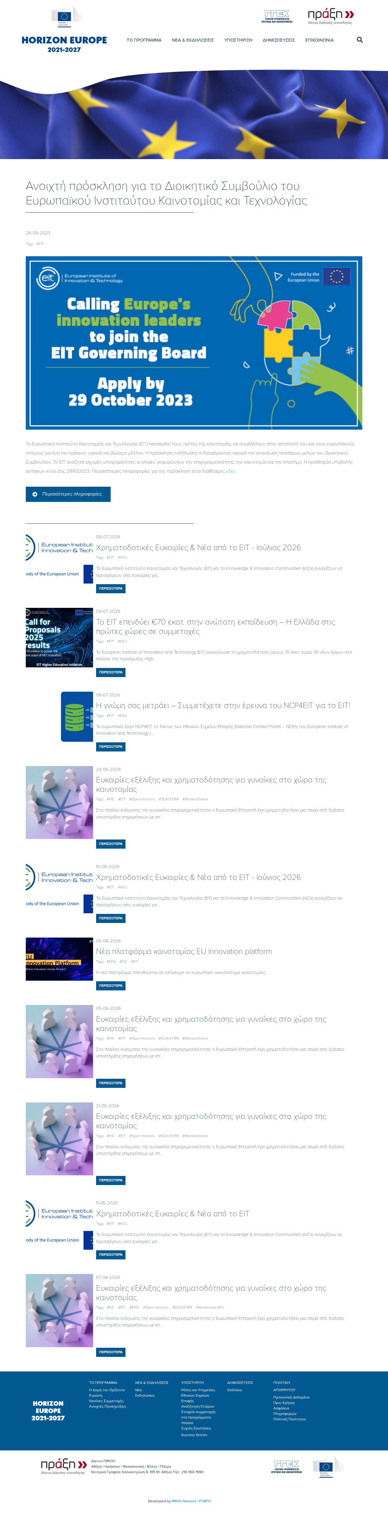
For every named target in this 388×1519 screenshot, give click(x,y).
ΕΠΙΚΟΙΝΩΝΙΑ (319, 40)
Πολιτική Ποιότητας (289, 1419)
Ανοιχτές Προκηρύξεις (107, 1406)
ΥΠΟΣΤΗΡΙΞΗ (238, 40)
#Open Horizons (142, 799)
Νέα (138, 1390)
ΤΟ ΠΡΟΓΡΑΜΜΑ (144, 40)
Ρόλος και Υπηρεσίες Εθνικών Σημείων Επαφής (198, 1395)
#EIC (110, 799)
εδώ (230, 471)
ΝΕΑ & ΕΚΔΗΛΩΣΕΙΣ (193, 40)
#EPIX (134, 1307)
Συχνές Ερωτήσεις (196, 1428)
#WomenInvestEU (210, 1307)
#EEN (111, 961)
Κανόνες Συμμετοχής (106, 1401)
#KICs (122, 557)
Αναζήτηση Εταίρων (197, 1406)
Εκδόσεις (234, 1390)
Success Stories (194, 1435)
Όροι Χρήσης (284, 1403)
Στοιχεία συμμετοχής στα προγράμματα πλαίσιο (198, 1417)
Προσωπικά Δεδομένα (291, 1397)
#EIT (40, 244)
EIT (143, 444)
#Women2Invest (195, 799)
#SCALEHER (169, 799)
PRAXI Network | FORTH (191, 1501)
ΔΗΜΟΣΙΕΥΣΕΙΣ (279, 40)
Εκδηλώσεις (145, 1395)
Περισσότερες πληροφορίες (72, 494)
